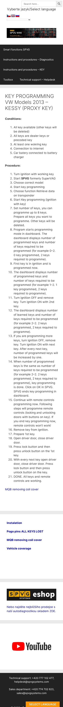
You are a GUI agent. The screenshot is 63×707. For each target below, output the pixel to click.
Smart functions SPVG (16, 49)
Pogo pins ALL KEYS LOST (25, 531)
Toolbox (8, 79)
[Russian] (17, 16)
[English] (13, 16)
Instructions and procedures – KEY (24, 69)
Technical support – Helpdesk (37, 79)
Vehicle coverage (19, 548)
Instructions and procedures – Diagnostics (28, 59)
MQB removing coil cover (21, 489)
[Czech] (9, 16)
